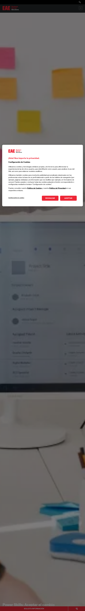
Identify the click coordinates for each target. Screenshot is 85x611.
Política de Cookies (34, 188)
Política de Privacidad (57, 188)
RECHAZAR (50, 198)
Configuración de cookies (16, 197)
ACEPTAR (68, 198)
